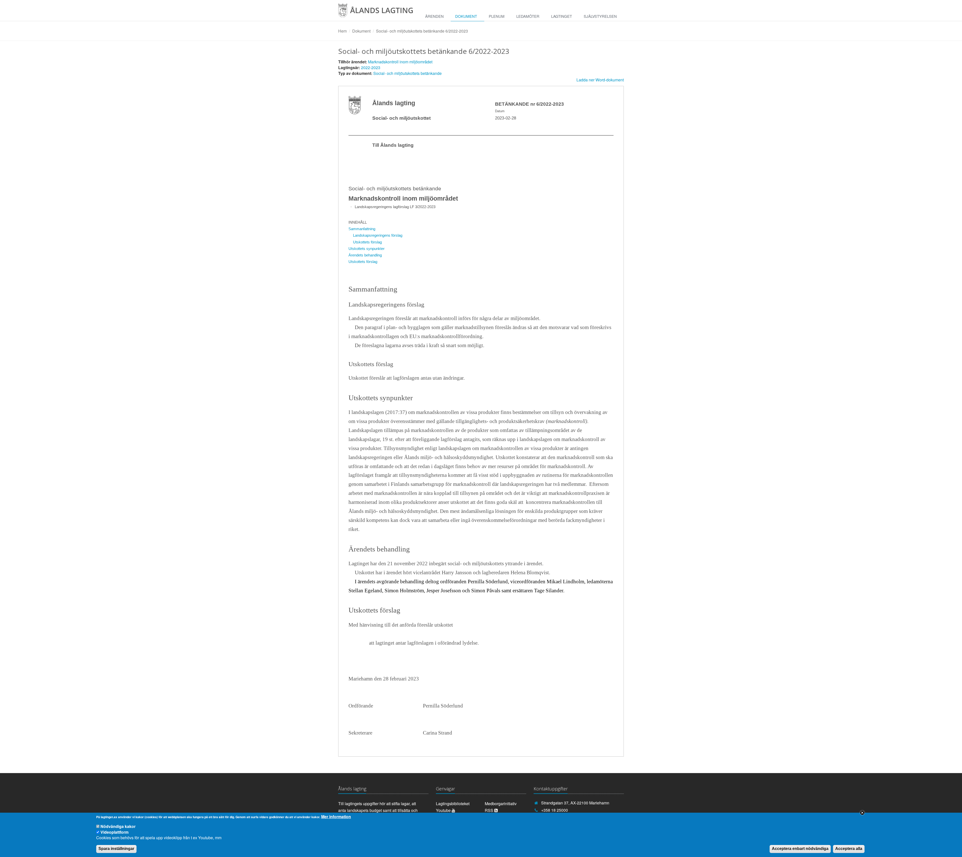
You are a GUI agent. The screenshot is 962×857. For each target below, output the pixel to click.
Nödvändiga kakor (118, 826)
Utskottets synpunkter (366, 248)
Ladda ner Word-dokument (600, 80)
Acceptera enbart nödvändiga (800, 848)
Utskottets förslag (367, 242)
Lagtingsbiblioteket (452, 803)
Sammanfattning (361, 229)
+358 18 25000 (554, 810)
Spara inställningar (116, 848)
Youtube (444, 810)
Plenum (497, 16)
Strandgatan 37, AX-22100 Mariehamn (575, 803)
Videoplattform (114, 832)
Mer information (336, 816)
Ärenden (434, 16)
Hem (342, 31)
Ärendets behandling (365, 255)
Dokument (466, 16)
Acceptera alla (848, 848)
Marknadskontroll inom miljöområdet (400, 62)
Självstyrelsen (600, 16)
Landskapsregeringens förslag (377, 235)
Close (862, 813)
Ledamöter (527, 16)
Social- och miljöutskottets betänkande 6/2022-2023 (422, 31)
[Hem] (379, 12)
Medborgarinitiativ (501, 803)
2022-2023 (370, 67)
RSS (489, 810)
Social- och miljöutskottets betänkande (407, 73)
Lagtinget (561, 16)
